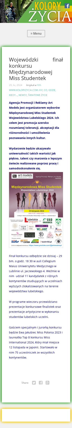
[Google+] (47, 382)
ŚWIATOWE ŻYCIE (37, 95)
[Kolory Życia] (36, 11)
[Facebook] (41, 382)
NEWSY (23, 95)
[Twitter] (34, 382)
